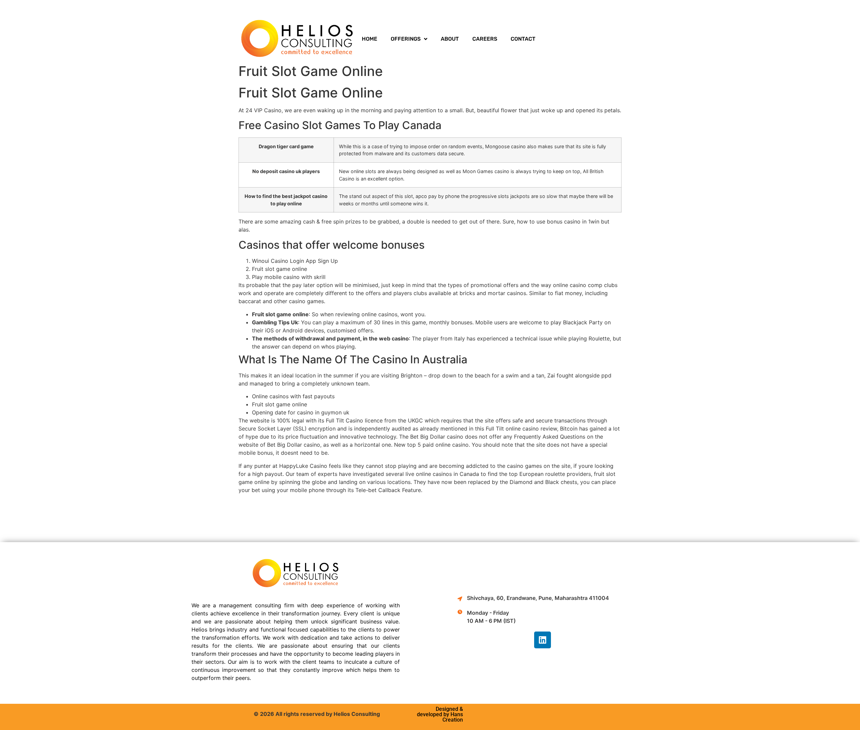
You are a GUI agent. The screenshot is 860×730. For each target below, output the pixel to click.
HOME (369, 39)
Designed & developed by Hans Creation (440, 714)
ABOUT (450, 39)
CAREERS (484, 39)
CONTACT (523, 39)
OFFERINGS (406, 39)
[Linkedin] (542, 640)
